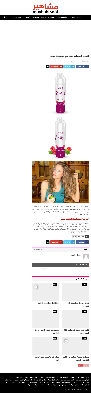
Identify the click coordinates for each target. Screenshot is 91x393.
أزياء (78, 378)
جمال (44, 17)
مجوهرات (42, 382)
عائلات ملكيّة (66, 382)
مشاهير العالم (62, 17)
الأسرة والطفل (63, 378)
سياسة (48, 385)
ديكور (76, 385)
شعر (79, 236)
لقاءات (58, 382)
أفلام (81, 385)
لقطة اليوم (50, 382)
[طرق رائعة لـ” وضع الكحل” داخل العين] (45, 346)
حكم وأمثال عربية (53, 380)
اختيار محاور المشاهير (67, 380)
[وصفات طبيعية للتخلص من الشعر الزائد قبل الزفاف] (75, 346)
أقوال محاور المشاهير (82, 380)
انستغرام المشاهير (51, 378)
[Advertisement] (45, 36)
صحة (16, 380)
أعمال (87, 385)
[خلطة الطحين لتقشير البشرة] (45, 292)
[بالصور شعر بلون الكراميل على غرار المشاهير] (45, 319)
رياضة (71, 385)
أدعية (82, 378)
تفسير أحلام (33, 378)
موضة (52, 17)
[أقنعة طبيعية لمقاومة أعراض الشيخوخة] (75, 292)
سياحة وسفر (63, 385)
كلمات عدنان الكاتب (26, 380)
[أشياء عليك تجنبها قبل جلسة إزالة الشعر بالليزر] (75, 319)
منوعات (36, 17)
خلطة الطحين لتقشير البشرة (48, 303)
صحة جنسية (85, 382)
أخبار (7, 382)
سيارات (55, 385)
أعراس (27, 17)
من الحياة (35, 385)
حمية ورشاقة (9, 380)
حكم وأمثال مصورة (40, 380)
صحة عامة (76, 382)
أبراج (87, 378)
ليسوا (74, 236)
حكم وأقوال (18, 378)
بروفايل (41, 378)
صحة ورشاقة (16, 17)
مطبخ (42, 385)
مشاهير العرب (75, 17)
